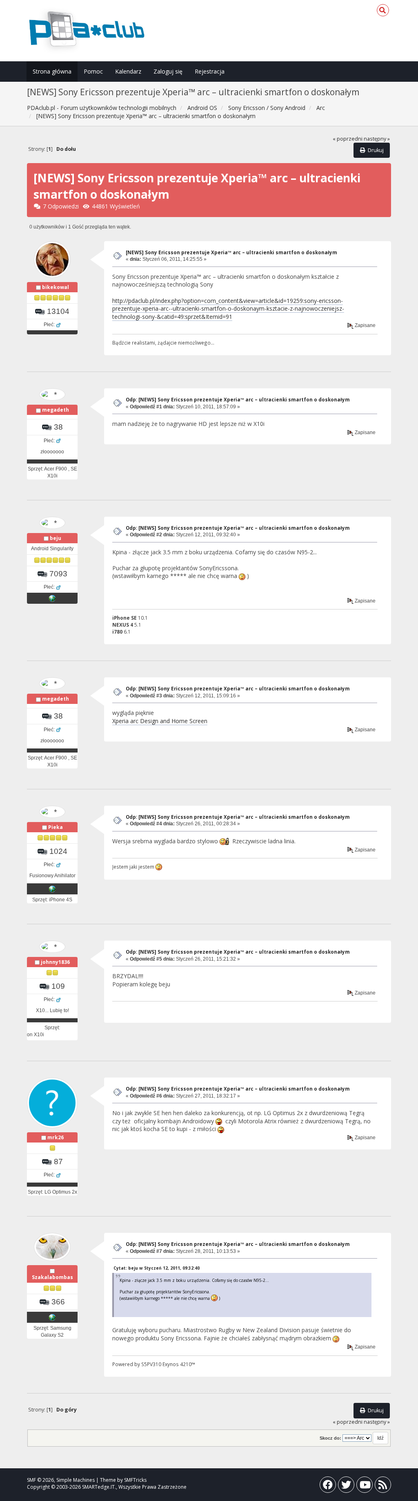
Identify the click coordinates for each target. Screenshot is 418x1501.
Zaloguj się (167, 71)
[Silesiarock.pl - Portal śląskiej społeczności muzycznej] (52, 1317)
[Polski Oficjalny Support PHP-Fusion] (52, 889)
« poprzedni (347, 138)
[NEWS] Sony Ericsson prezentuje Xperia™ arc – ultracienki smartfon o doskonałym (231, 252)
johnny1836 (55, 962)
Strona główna (52, 71)
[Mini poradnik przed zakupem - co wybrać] (52, 598)
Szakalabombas (52, 1277)
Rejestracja (210, 71)
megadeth (55, 409)
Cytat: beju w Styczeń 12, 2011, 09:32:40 (156, 1268)
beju (55, 538)
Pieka (55, 827)
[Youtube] (364, 1486)
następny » (377, 138)
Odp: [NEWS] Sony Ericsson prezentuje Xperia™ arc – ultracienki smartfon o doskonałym (238, 400)
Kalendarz (128, 71)
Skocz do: (330, 1438)
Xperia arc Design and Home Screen (159, 721)
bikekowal (55, 287)
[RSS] (383, 1486)
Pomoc (93, 71)
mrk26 (55, 1137)
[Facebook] (328, 1486)
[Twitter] (346, 1486)
